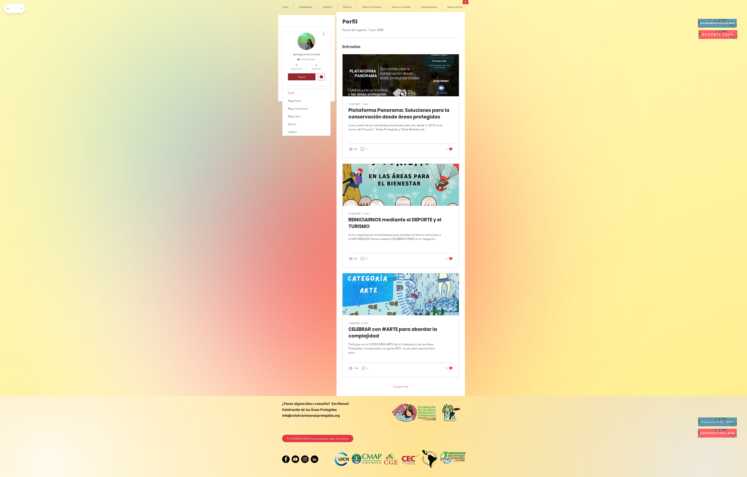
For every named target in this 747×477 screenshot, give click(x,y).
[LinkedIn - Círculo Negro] (314, 459)
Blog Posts (294, 101)
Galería (292, 132)
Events (292, 124)
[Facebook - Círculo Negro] (286, 459)
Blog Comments (298, 108)
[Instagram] (305, 459)
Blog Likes (294, 116)
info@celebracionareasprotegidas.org (311, 415)
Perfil (291, 93)
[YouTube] (295, 459)
